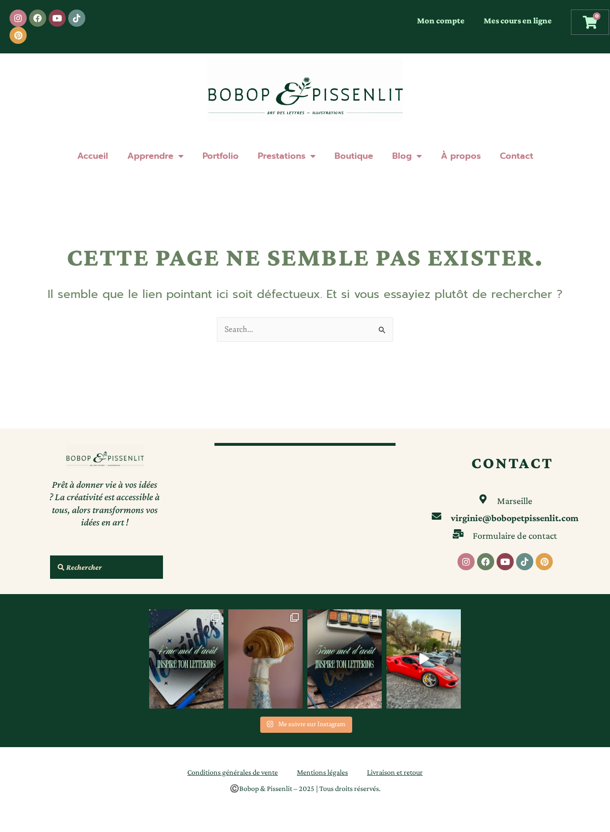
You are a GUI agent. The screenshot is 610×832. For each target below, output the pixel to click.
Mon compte (441, 20)
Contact (516, 156)
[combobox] (106, 567)
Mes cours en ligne (518, 20)
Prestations (281, 156)
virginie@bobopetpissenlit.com (515, 518)
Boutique (354, 156)
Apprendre (150, 156)
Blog (402, 156)
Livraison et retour (395, 772)
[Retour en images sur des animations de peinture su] (423, 659)
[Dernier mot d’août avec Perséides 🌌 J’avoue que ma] (186, 659)
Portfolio (221, 156)
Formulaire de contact (515, 535)
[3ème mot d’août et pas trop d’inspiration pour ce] (344, 659)
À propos (461, 156)
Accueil (92, 156)
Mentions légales (322, 772)
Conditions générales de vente (232, 772)
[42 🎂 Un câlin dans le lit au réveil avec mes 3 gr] (265, 659)
